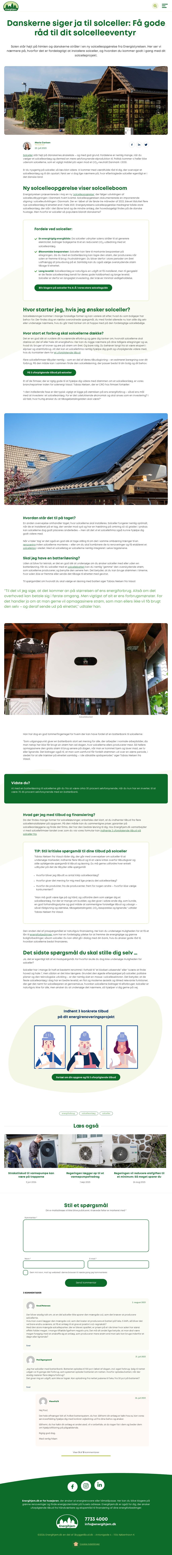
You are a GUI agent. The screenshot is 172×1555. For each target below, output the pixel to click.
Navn (28, 1259)
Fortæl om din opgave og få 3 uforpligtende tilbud (86, 1078)
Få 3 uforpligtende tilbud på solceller (49, 373)
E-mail (93, 1259)
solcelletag (29, 548)
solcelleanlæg (89, 1113)
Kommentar (31, 1218)
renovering (29, 545)
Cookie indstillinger (90, 1544)
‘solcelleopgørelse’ (83, 195)
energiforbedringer (41, 935)
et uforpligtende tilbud (67, 353)
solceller (106, 1113)
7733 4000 (96, 1519)
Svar (28, 1346)
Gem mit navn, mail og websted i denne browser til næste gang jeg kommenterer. (68, 1272)
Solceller (28, 155)
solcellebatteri (76, 567)
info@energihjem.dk (100, 1524)
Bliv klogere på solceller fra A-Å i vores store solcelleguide (73, 288)
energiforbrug (68, 1113)
